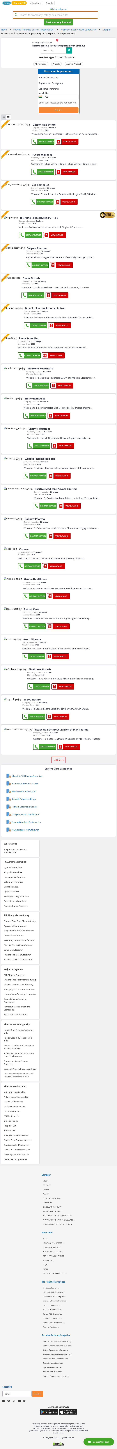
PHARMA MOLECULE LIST (53, 1252)
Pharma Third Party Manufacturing (20, 921)
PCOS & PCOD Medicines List (17, 1149)
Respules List (10, 1125)
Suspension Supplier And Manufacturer (15, 851)
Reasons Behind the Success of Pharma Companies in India (18, 1075)
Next (58, 110)
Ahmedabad (40, 63)
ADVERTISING (48, 1260)
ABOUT (45, 1181)
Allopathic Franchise (13, 872)
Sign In (49, 3)
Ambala (56, 63)
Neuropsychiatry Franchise (16, 896)
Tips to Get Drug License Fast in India (18, 1039)
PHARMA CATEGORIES (51, 1247)
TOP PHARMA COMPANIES (53, 1256)
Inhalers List (9, 1130)
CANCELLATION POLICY (52, 1207)
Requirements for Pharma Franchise (16, 1063)
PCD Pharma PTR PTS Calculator (57, 1215)
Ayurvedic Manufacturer (15, 926)
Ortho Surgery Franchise (15, 901)
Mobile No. (43, 93)
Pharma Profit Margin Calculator (58, 1220)
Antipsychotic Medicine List (16, 1097)
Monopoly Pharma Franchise (54, 1301)
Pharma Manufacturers (52, 1372)
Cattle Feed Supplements (15, 1159)
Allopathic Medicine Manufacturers (57, 1354)
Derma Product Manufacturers (55, 1359)
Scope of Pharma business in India (20, 1069)
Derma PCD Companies (52, 1314)
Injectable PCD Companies (53, 1292)
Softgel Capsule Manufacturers (55, 1350)
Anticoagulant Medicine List (16, 1154)
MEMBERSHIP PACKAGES (52, 1211)
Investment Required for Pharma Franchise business (19, 1055)
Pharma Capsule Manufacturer (18, 959)
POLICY (46, 1194)
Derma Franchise (12, 886)
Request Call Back (100, 1442)
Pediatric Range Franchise (16, 906)
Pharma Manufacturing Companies (20, 994)
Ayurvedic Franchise (13, 867)
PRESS (45, 1269)
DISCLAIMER (47, 1202)
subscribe (38, 1394)
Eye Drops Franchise (51, 1288)
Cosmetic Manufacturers (53, 1363)
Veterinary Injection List (14, 1092)
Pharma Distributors (51, 1327)
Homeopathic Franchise (15, 877)
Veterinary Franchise (13, 881)
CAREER (46, 1189)
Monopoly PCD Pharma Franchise (19, 989)
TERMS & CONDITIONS (52, 1198)
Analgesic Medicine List (14, 1106)
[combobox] (55, 15)
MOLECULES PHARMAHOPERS (54, 1273)
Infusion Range (11, 1120)
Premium (70, 57)
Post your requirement (58, 22)
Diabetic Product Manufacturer (18, 945)
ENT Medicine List (12, 1111)
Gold (59, 57)
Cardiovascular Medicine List (17, 1145)
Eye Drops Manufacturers (16, 1014)
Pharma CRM (19, 3)
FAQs (45, 1265)
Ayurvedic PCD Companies (53, 1322)
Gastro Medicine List (13, 1101)
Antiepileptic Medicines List (16, 1135)
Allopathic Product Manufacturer (19, 930)
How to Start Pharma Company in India (19, 1031)
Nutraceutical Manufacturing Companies (17, 1008)
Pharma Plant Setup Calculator (57, 1224)
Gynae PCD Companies (52, 1305)
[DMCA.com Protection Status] (58, 1444)
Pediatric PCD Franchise (52, 1318)
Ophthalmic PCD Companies (54, 1296)
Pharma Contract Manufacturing (18, 984)
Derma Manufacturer (13, 935)
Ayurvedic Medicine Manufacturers (57, 1345)
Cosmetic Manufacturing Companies (15, 1000)
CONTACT (47, 1185)
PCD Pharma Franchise (14, 975)
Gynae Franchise (12, 891)
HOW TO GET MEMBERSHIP (54, 1243)
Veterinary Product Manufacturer (19, 940)
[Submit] (16, 15)
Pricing (7, 3)
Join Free (36, 3)
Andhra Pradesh (74, 63)
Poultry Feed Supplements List (18, 1140)
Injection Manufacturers (52, 1367)
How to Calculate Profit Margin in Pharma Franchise (19, 1047)
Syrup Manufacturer (13, 949)
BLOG (45, 1238)
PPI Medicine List (11, 1116)
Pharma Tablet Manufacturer (17, 954)
